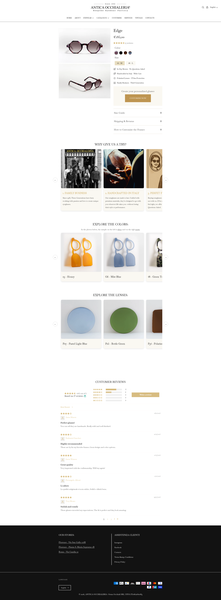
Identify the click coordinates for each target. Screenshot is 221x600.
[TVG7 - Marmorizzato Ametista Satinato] (116, 52)
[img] (66, 413)
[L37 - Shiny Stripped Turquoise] (130, 52)
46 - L (130, 63)
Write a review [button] (145, 395)
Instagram (118, 543)
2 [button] (107, 519)
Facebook (117, 547)
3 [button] (111, 519)
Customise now (138, 98)
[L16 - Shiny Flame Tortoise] (125, 52)
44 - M (119, 63)
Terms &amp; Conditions (123, 557)
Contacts (117, 552)
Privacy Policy (119, 562)
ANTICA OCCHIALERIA (96, 594)
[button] (203, 7)
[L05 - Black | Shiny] (120, 52)
